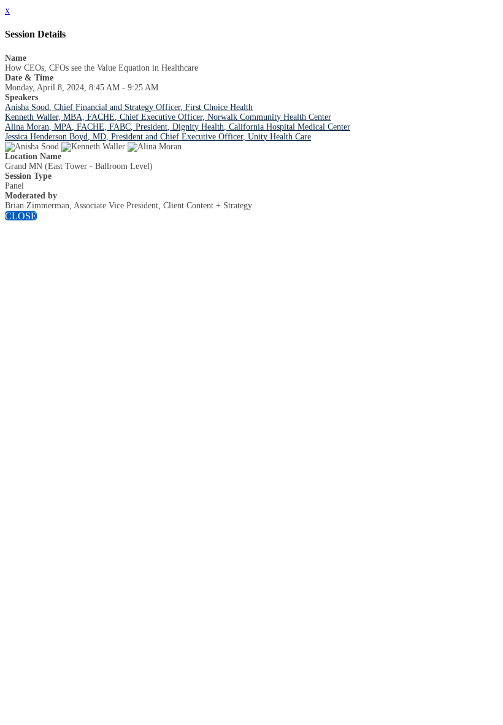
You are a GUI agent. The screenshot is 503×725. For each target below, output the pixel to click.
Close (21, 216)
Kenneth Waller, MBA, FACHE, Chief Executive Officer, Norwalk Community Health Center (168, 117)
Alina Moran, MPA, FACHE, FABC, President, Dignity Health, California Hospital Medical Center (177, 126)
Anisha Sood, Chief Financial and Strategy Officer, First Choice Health (129, 107)
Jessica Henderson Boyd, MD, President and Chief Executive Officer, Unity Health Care (158, 136)
